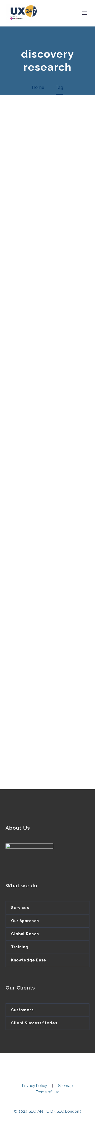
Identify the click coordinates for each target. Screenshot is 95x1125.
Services (20, 908)
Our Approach (25, 921)
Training (19, 947)
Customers (22, 1010)
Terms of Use (47, 1092)
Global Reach (25, 934)
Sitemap (65, 1086)
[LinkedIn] (47, 1067)
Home (54, 21)
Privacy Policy (34, 1086)
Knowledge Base (28, 960)
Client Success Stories (34, 1023)
